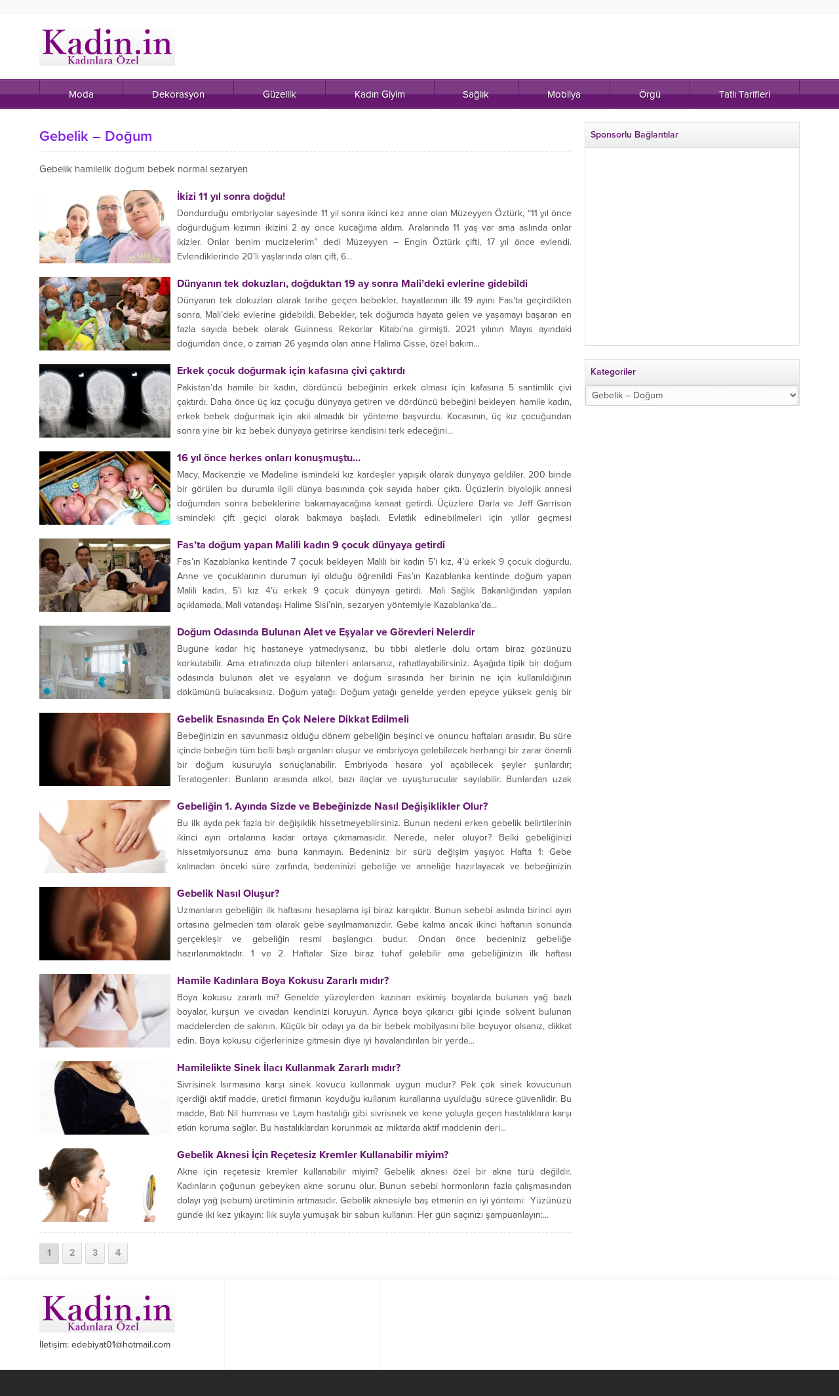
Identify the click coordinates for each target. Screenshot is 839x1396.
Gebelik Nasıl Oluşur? (228, 893)
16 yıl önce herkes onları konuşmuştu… (269, 457)
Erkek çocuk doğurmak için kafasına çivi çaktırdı (291, 370)
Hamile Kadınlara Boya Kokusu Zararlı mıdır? (283, 980)
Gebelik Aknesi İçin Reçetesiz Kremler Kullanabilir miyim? (312, 1154)
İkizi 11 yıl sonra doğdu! (231, 196)
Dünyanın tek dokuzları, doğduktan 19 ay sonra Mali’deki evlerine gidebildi (352, 283)
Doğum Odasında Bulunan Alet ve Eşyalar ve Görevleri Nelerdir (326, 632)
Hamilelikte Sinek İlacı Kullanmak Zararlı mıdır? (288, 1067)
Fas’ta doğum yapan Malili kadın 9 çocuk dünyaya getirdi (311, 545)
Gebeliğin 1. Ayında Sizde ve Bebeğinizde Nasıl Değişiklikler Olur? (332, 806)
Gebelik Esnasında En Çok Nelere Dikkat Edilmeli (293, 719)
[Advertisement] (692, 252)
